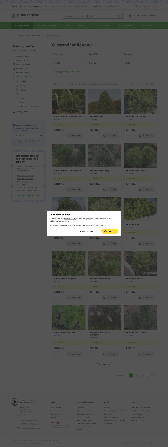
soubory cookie (70, 219)
